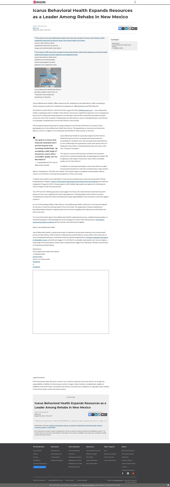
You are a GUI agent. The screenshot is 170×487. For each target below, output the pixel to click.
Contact (124, 466)
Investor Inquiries (127, 460)
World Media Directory (93, 450)
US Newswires (55, 457)
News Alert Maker (91, 463)
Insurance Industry (41, 427)
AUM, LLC (36, 28)
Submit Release (40, 467)
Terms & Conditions (39, 480)
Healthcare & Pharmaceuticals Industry (89, 425)
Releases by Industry (75, 457)
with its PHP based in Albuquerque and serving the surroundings (74, 181)
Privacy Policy (69, 480)
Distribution (37, 460)
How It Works (37, 450)
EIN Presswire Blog (128, 454)
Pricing (35, 457)
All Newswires (55, 450)
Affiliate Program (91, 454)
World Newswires (56, 454)
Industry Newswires (57, 460)
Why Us (35, 454)
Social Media (51, 427)
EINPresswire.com (85, 110)
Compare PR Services (40, 463)
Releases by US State (75, 463)
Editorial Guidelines (110, 454)
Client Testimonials (110, 460)
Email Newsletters (92, 460)
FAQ (105, 450)
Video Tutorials (108, 457)
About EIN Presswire (128, 450)
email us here (37, 257)
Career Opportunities (128, 463)
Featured (71, 454)
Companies (72, 425)
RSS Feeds (89, 457)
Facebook (36, 262)
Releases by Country (75, 460)
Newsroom (125, 457)
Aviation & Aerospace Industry (59, 425)
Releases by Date (74, 466)
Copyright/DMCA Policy (55, 480)
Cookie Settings (82, 480)
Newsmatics (118, 480)
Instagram (36, 267)
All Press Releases (74, 450)
